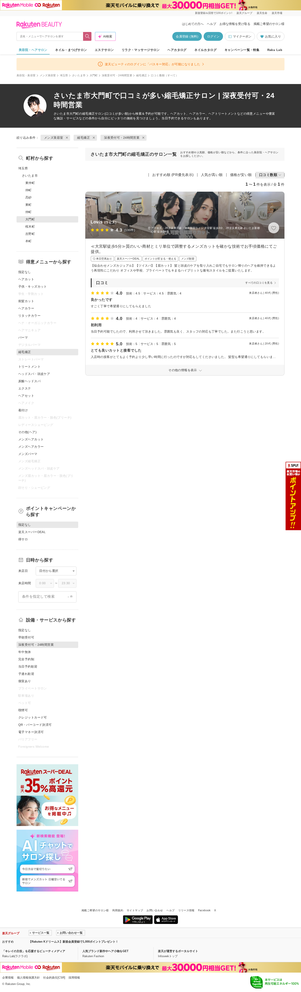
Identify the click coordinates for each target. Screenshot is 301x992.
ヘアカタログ (177, 50)
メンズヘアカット (31, 439)
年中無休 (24, 652)
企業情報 (8, 977)
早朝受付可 (26, 637)
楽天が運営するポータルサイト (178, 951)
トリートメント (29, 366)
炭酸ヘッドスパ (29, 381)
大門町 (94, 75)
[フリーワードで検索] (87, 36)
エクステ (24, 388)
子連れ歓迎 (26, 674)
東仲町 (30, 183)
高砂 (28, 197)
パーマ (23, 337)
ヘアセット (26, 395)
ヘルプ (211, 24)
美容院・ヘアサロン (33, 50)
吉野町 (30, 234)
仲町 (28, 190)
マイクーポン (242, 36)
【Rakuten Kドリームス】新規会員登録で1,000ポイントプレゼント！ (73, 941)
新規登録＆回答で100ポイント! (213, 13)
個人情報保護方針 (28, 977)
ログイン (213, 36)
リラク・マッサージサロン (141, 50)
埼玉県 (64, 75)
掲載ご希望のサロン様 (269, 24)
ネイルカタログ (205, 50)
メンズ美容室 (48, 75)
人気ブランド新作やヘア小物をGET (105, 951)
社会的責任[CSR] (54, 977)
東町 (28, 204)
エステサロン (104, 50)
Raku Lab (274, 50)
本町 (28, 241)
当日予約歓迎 (27, 666)
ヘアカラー (26, 308)
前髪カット (26, 301)
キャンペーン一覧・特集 (242, 50)
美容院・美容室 (26, 75)
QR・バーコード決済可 (35, 724)
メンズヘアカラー (31, 446)
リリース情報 (186, 910)
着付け (23, 410)
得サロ (23, 539)
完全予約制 (26, 659)
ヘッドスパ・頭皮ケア (34, 374)
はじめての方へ (193, 24)
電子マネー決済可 (31, 732)
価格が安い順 (241, 175)
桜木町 (30, 226)
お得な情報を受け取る (234, 24)
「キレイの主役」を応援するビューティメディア (33, 951)
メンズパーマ (27, 454)
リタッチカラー (29, 315)
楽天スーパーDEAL (32, 532)
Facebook (204, 910)
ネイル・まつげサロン (71, 50)
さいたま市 (79, 75)
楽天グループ (244, 13)
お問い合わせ (155, 910)
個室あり (24, 681)
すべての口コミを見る (259, 282)
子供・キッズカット (32, 286)
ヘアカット (26, 279)
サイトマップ (135, 910)
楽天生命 (262, 13)
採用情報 (74, 977)
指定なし (24, 272)
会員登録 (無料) (187, 36)
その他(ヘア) (27, 432)
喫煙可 (23, 710)
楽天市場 (277, 13)
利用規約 (117, 910)
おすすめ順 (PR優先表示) (173, 175)
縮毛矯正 (141, 75)
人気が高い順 (212, 175)
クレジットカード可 (32, 717)
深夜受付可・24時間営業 (117, 75)
